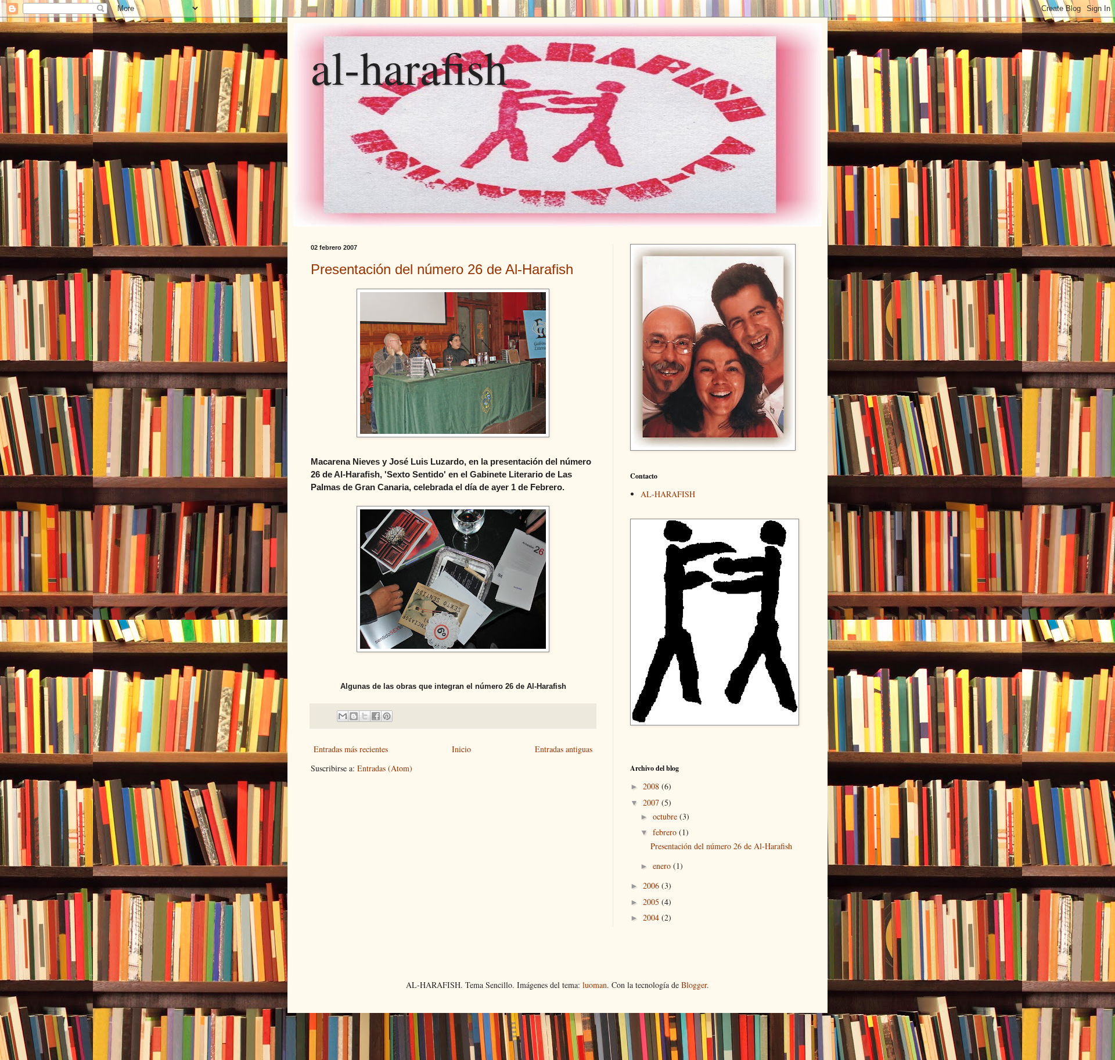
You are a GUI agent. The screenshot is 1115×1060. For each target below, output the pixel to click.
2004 (652, 917)
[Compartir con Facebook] (376, 716)
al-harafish (409, 67)
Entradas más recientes (351, 748)
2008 (652, 786)
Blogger (694, 984)
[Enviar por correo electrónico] (342, 716)
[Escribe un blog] (353, 716)
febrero (666, 832)
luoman (594, 984)
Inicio (461, 748)
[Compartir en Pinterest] (387, 716)
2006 (652, 885)
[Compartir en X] (365, 716)
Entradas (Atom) (384, 768)
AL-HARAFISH (668, 494)
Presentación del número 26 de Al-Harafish (442, 269)
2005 (652, 901)
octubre (666, 816)
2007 (652, 802)
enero (663, 865)
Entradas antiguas (563, 748)
